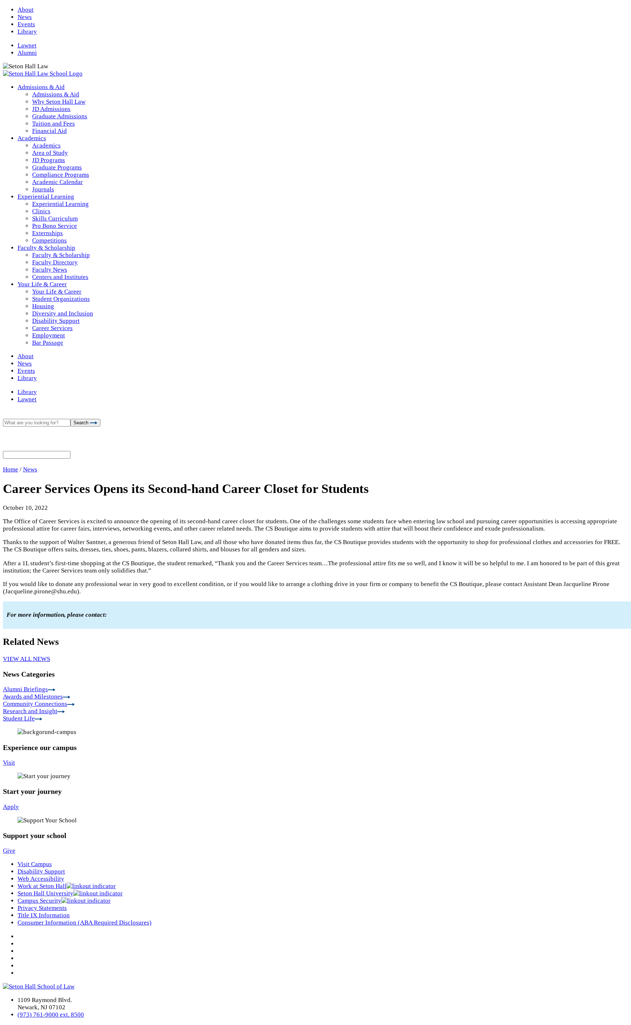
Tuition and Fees (53, 123)
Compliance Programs (60, 174)
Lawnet (27, 45)
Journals (43, 189)
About (26, 9)
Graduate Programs (57, 167)
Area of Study (50, 152)
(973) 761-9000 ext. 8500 (51, 1014)
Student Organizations (61, 298)
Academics (32, 138)
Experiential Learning (46, 196)
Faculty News (49, 269)
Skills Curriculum (55, 218)
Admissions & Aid (41, 87)
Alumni (27, 52)
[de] (628, 1022)
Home (10, 469)
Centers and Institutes (60, 277)
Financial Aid (49, 130)
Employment (48, 335)
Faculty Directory (55, 262)
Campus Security (39, 900)
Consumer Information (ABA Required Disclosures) (85, 922)
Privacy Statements (42, 907)
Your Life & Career (42, 284)
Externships (47, 233)
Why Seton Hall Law (58, 101)
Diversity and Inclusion (62, 313)
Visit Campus (35, 864)
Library (27, 31)
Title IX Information (44, 915)
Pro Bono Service (54, 225)
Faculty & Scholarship (46, 247)
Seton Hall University (45, 893)
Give (9, 850)
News (25, 17)
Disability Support (56, 320)
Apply (11, 806)
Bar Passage (47, 342)
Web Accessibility (41, 878)
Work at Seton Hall (42, 886)
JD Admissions (51, 109)
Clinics (41, 211)
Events (26, 24)
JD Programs (48, 160)
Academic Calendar (57, 182)
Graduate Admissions (59, 116)
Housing (43, 306)
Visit (9, 762)
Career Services (52, 328)
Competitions (49, 240)
